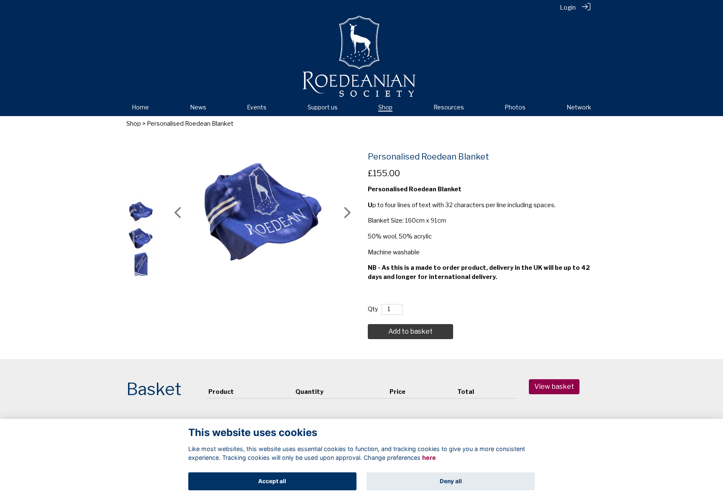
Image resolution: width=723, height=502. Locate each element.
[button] (178, 212)
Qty (373, 309)
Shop (133, 123)
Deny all (451, 481)
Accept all (272, 481)
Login (568, 7)
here (429, 457)
